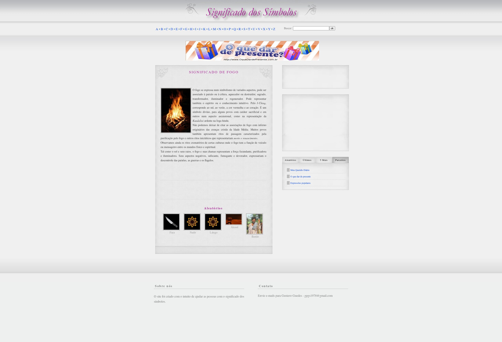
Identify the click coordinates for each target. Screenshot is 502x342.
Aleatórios (290, 159)
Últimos (307, 159)
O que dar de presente (300, 176)
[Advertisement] (213, 190)
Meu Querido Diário (299, 169)
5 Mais (324, 159)
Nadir (193, 232)
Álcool (234, 227)
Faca (172, 232)
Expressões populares (300, 182)
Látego (213, 232)
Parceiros (340, 159)
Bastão (255, 236)
